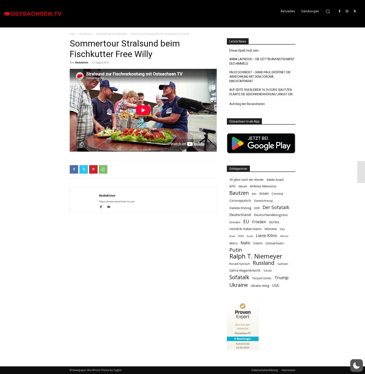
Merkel (284, 236)
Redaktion (81, 62)
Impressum (288, 370)
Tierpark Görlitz (261, 278)
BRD (254, 193)
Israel (232, 236)
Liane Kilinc (266, 235)
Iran (282, 229)
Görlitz (274, 222)
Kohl (241, 236)
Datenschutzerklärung (265, 370)
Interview (270, 229)
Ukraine (238, 285)
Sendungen (86, 34)
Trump (281, 277)
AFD (232, 186)
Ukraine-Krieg (260, 286)
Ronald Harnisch (239, 264)
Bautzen (239, 193)
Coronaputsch (240, 200)
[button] (328, 11)
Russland (263, 263)
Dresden (234, 222)
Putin (235, 250)
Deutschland (240, 214)
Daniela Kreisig (263, 201)
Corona (277, 193)
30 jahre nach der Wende (246, 180)
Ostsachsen (275, 243)
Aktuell (242, 186)
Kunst (250, 236)
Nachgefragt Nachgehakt (111, 34)
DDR (257, 208)
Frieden (259, 222)
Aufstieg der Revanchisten (247, 104)
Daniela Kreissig (240, 208)
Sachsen (282, 264)
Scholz (267, 270)
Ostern (258, 243)
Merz (233, 243)
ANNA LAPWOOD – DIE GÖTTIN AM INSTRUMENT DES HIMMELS (262, 61)
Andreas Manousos (263, 186)
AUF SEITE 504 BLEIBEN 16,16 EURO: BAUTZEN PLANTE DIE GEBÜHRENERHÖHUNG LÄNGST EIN (261, 92)
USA (275, 285)
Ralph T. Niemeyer (255, 256)
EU (246, 221)
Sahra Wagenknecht (244, 270)
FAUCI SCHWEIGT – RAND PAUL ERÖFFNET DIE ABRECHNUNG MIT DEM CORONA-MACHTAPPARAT (260, 77)
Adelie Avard (275, 180)
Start (72, 34)
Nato (245, 243)
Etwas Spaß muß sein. (244, 50)
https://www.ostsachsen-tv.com (117, 201)
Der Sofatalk (276, 207)
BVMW (264, 194)
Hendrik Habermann (245, 229)
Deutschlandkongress (271, 215)
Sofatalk (239, 277)
